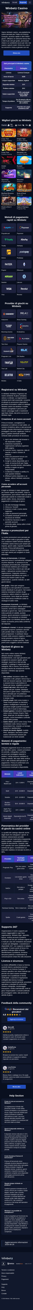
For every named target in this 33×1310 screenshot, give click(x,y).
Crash (19, 125)
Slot (27, 125)
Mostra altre (16, 1086)
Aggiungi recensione (16, 1019)
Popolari (4, 125)
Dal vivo (11, 125)
